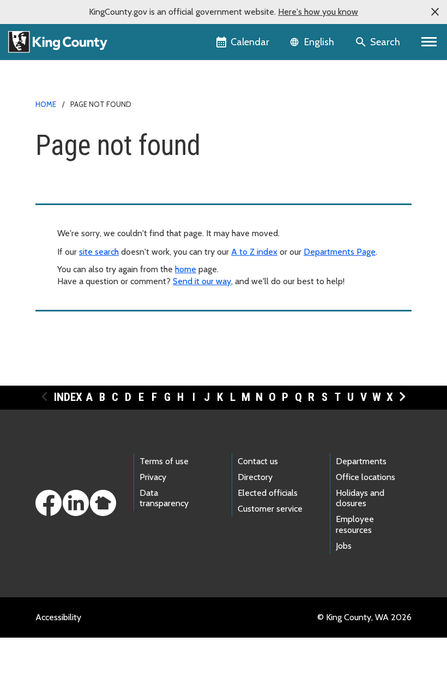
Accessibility (58, 617)
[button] (435, 12)
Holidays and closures (360, 498)
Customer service (270, 508)
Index (68, 397)
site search (99, 252)
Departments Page (340, 252)
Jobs (344, 546)
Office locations (365, 477)
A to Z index (254, 252)
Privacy (153, 477)
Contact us (258, 461)
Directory (255, 477)
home (185, 269)
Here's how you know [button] (318, 12)
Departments (361, 461)
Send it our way (202, 281)
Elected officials (268, 493)
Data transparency (164, 498)
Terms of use (164, 461)
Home (45, 104)
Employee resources (355, 524)
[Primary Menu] (429, 42)
